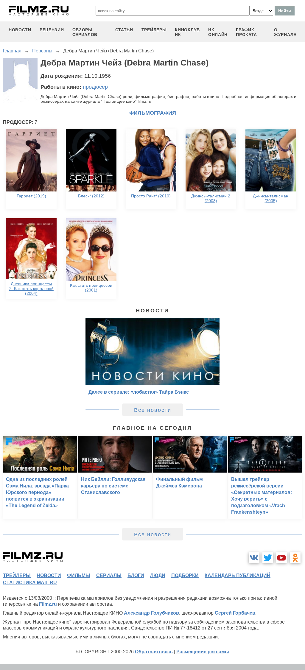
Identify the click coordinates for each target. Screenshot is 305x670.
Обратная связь (154, 651)
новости (20, 29)
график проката (246, 32)
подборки (185, 575)
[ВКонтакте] (254, 557)
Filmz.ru (48, 604)
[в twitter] (267, 557)
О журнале (285, 32)
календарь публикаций (237, 575)
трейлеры (154, 29)
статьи (124, 29)
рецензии (52, 29)
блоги (135, 575)
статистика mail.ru (30, 582)
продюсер (95, 87)
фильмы (78, 575)
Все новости (152, 410)
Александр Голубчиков (151, 613)
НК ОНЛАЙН (218, 32)
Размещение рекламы (202, 651)
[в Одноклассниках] (295, 557)
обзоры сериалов (85, 32)
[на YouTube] (281, 557)
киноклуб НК (187, 32)
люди (157, 575)
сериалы (109, 575)
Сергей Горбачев (235, 613)
